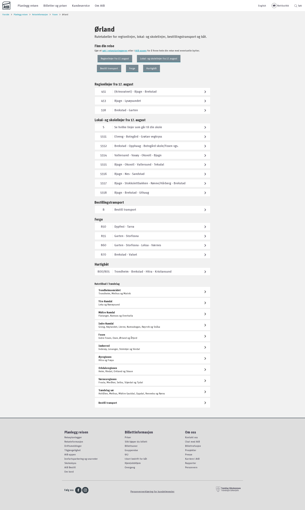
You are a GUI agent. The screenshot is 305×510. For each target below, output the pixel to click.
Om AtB (100, 5)
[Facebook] (78, 490)
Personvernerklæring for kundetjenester (152, 491)
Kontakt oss (191, 437)
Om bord (69, 471)
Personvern (191, 467)
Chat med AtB (192, 441)
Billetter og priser (55, 5)
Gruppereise (131, 450)
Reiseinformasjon (73, 441)
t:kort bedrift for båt (136, 458)
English (262, 5)
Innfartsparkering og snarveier (81, 458)
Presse (188, 454)
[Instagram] (85, 490)
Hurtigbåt (151, 68)
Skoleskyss (70, 463)
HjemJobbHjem (133, 463)
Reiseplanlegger (73, 437)
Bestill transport (109, 68)
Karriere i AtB (192, 458)
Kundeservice (81, 5)
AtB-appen (141, 50)
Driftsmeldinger (73, 445)
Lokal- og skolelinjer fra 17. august (158, 58)
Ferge (132, 68)
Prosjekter (190, 450)
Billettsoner (131, 445)
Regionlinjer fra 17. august (115, 58)
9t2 (126, 454)
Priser (128, 437)
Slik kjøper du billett (136, 441)
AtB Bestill (70, 467)
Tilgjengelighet (72, 450)
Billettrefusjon (193, 445)
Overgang (130, 467)
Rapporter (190, 463)
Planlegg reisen (28, 5)
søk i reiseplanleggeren (115, 50)
